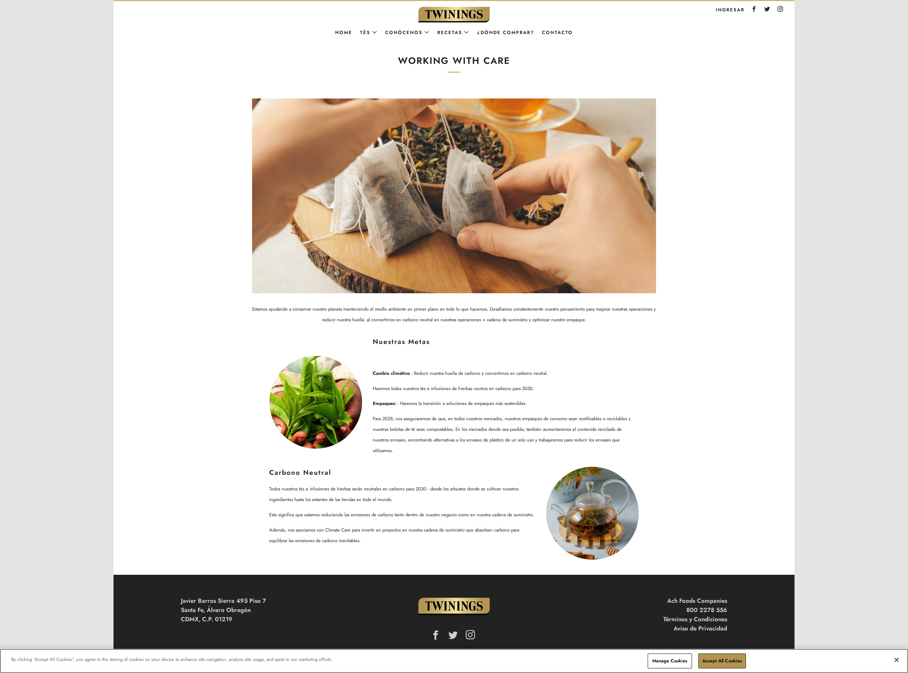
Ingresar (730, 9)
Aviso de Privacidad (700, 628)
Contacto (557, 32)
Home (343, 32)
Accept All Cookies (722, 660)
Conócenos (403, 32)
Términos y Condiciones (695, 619)
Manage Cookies (670, 660)
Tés (365, 32)
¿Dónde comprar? (505, 32)
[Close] (896, 660)
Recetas (449, 32)
